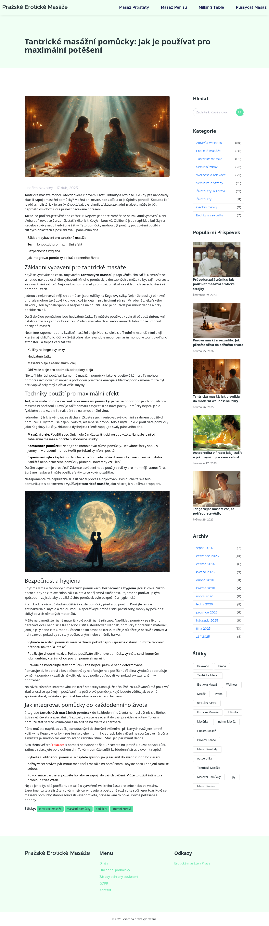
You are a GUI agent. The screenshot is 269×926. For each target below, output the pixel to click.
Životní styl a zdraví (210, 191)
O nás (103, 863)
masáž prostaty (207, 749)
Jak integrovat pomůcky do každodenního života (63, 258)
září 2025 (203, 636)
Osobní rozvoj (206, 207)
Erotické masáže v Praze (192, 863)
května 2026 (205, 572)
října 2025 (203, 628)
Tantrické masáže (209, 159)
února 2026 (204, 596)
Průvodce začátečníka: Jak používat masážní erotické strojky (214, 284)
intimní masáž (226, 722)
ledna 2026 (204, 604)
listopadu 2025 (207, 620)
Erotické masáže (208, 151)
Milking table (211, 7)
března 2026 (205, 588)
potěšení (101, 809)
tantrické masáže (50, 809)
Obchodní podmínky (114, 870)
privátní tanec (206, 740)
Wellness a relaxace (211, 175)
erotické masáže (208, 712)
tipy (232, 777)
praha (219, 694)
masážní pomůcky (78, 809)
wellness (231, 685)
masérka (202, 722)
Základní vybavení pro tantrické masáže (57, 237)
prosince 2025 (206, 612)
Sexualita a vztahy (209, 183)
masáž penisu (206, 786)
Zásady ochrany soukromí (118, 877)
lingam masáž (206, 731)
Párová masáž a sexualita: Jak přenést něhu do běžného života (218, 342)
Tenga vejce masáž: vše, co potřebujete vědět (213, 511)
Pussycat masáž (251, 7)
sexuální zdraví (206, 703)
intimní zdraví (121, 809)
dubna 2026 (205, 580)
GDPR (103, 883)
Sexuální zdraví (207, 167)
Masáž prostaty (134, 7)
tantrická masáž (208, 675)
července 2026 (207, 556)
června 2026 (205, 564)
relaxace (58, 745)
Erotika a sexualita (209, 215)
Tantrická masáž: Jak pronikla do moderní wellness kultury (216, 398)
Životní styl (204, 199)
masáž (201, 694)
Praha (222, 666)
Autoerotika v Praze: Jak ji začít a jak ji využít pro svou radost (217, 455)
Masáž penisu (174, 7)
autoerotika (204, 759)
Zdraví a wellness (209, 142)
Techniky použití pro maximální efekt (55, 244)
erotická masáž (207, 685)
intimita (233, 712)
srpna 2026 (204, 548)
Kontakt (105, 890)
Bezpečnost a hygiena (44, 251)
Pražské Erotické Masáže (35, 7)
